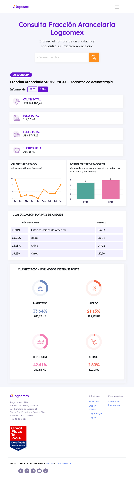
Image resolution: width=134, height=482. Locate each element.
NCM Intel (94, 401)
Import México (92, 407)
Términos (49, 463)
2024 (43, 89)
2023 (32, 89)
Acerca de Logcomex (114, 403)
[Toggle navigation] (116, 7)
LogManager (95, 413)
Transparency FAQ (64, 463)
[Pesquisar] (94, 57)
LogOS (92, 417)
